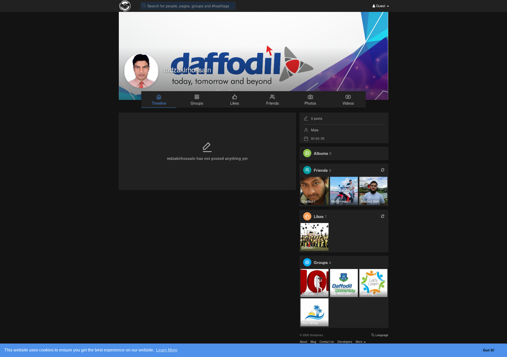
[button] (188, 5)
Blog (313, 341)
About (303, 341)
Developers (344, 341)
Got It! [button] (488, 350)
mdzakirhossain (187, 69)
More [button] (359, 341)
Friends (321, 170)
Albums (321, 153)
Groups (321, 262)
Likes (318, 216)
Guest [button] (380, 5)
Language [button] (381, 335)
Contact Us (327, 341)
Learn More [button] (166, 350)
